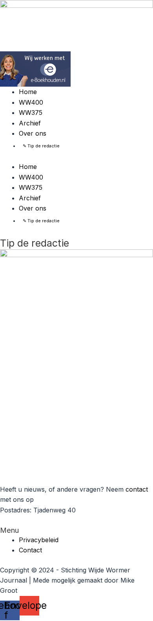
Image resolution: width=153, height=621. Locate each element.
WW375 (30, 112)
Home (28, 92)
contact (137, 489)
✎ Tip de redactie (41, 146)
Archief (30, 123)
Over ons (32, 133)
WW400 (31, 102)
